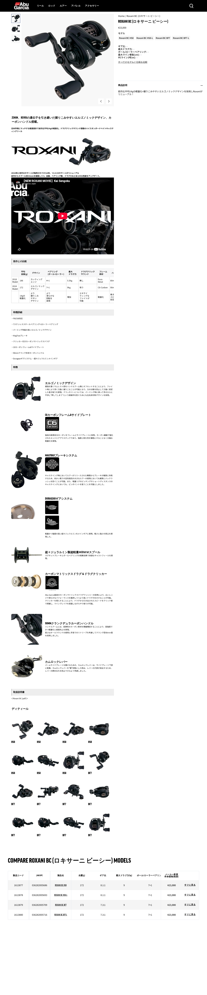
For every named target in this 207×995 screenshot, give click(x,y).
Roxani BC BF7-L (60, 915)
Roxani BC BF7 (60, 905)
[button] (101, 101)
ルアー (63, 6)
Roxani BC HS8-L (60, 895)
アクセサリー (92, 6)
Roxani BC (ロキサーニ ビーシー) (143, 16)
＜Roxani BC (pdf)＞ (19, 698)
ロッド (51, 6)
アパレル (76, 6)
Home (121, 16)
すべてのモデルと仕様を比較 (132, 62)
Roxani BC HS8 (61, 885)
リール (40, 6)
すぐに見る (190, 885)
